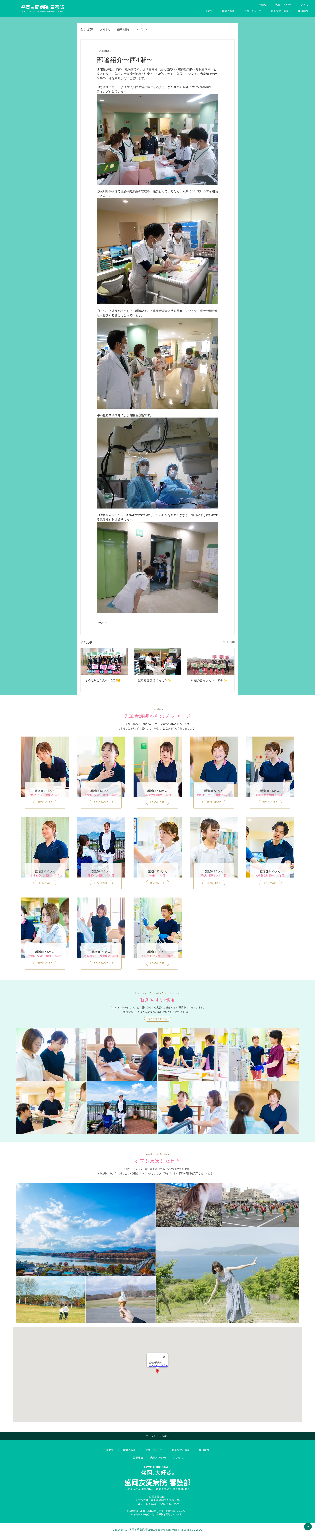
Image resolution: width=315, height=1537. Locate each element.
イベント (142, 29)
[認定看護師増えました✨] (157, 661)
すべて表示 (229, 641)
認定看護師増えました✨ (154, 680)
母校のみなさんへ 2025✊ (104, 680)
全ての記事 (87, 29)
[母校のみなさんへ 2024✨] (210, 661)
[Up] (308, 1526)
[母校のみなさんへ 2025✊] (104, 661)
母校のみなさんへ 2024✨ (209, 680)
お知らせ (105, 29)
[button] (228, 11)
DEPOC (198, 1529)
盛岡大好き (123, 29)
